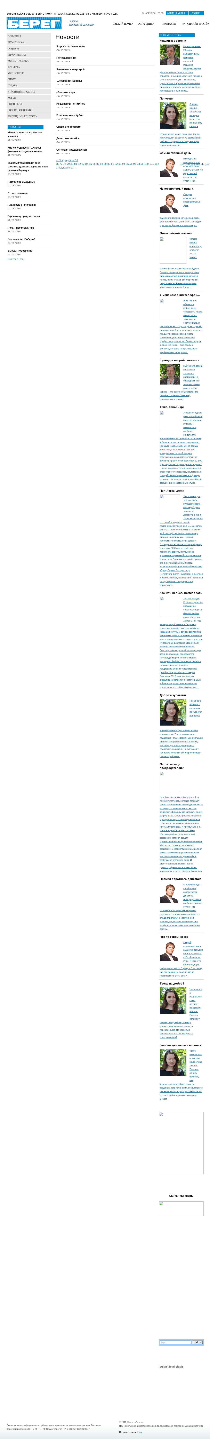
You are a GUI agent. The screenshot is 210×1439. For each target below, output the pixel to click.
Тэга (139, 1432)
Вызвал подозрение (20, 250)
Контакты (169, 23)
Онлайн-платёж (198, 23)
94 (123, 164)
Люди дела (15, 103)
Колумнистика (18, 60)
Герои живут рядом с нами (24, 216)
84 (86, 164)
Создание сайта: (128, 1432)
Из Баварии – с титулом (71, 103)
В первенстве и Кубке (69, 115)
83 (83, 164)
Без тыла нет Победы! (21, 239)
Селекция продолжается (71, 149)
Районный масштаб (21, 91)
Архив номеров (176, 12)
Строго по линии (17, 193)
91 (112, 164)
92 (116, 164)
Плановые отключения (22, 204)
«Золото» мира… (66, 92)
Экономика (16, 42)
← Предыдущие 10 (67, 160)
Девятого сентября (68, 138)
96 (131, 164)
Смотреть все (16, 259)
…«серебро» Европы (69, 80)
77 (60, 164)
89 (105, 164)
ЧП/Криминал (17, 54)
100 (146, 164)
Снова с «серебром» (68, 126)
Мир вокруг (16, 73)
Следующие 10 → (66, 167)
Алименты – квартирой (70, 69)
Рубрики (195, 12)
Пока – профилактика (21, 227)
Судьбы (12, 85)
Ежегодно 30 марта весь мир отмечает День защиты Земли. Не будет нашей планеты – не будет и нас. (193, 169)
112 (207, 164)
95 (127, 164)
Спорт (12, 79)
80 (72, 164)
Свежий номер (123, 23)
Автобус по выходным (21, 181)
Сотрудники (146, 23)
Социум (13, 48)
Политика (14, 36)
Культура (14, 67)
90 (108, 164)
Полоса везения (66, 57)
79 (68, 164)
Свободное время (20, 110)
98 (138, 164)
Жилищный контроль (22, 116)
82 (79, 164)
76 (57, 164)
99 (142, 164)
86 (94, 164)
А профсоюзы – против (70, 46)
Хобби (12, 97)
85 (90, 164)
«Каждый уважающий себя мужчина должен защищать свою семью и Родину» (28, 166)
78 (64, 164)
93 (120, 164)
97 (134, 164)
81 (75, 164)
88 (101, 164)
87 (97, 164)
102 (157, 164)
